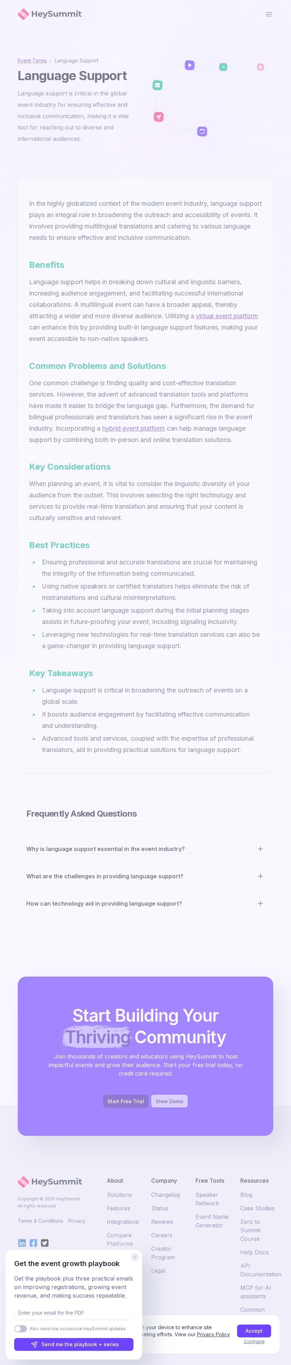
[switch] (20, 1328)
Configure (254, 1341)
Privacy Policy (213, 1334)
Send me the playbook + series (80, 1344)
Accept (254, 1331)
